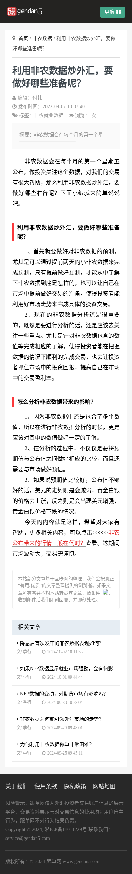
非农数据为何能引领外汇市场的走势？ (62, 719)
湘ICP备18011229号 (66, 829)
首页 (24, 38)
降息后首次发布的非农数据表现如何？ (62, 643)
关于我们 (16, 786)
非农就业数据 (48, 115)
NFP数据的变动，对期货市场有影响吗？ (64, 694)
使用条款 (45, 786)
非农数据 (43, 38)
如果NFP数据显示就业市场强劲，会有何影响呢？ (70, 668)
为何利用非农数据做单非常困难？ (57, 744)
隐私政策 (75, 786)
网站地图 (104, 786)
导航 (109, 12)
